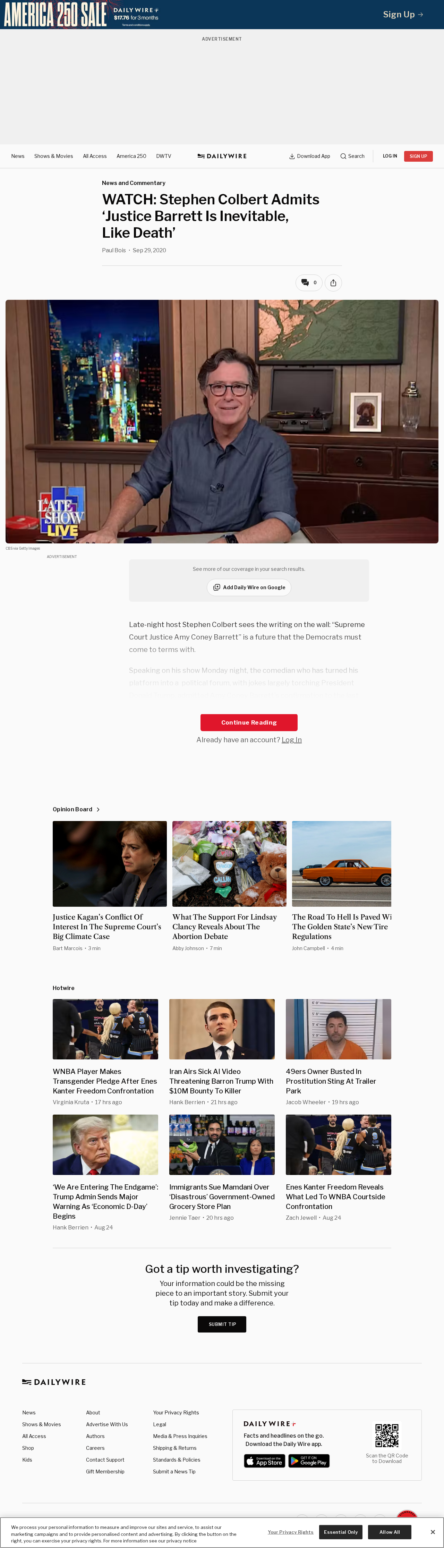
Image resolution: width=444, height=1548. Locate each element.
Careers (95, 1448)
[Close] (433, 1532)
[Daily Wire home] (222, 156)
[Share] (333, 282)
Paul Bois (114, 250)
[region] (222, 1532)
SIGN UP (418, 156)
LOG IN (390, 156)
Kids (27, 1460)
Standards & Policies (176, 1460)
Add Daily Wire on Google (254, 587)
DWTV (163, 156)
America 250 (131, 156)
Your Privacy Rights (176, 1413)
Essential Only (341, 1531)
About (93, 1412)
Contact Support (105, 1460)
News (18, 156)
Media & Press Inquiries (180, 1436)
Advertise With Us (107, 1424)
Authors (95, 1436)
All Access (95, 156)
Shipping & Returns (175, 1448)
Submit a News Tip (174, 1471)
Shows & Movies (53, 156)
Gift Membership (105, 1471)
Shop (28, 1448)
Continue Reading (249, 722)
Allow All (389, 1531)
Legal (159, 1424)
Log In (292, 740)
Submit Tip (223, 1324)
